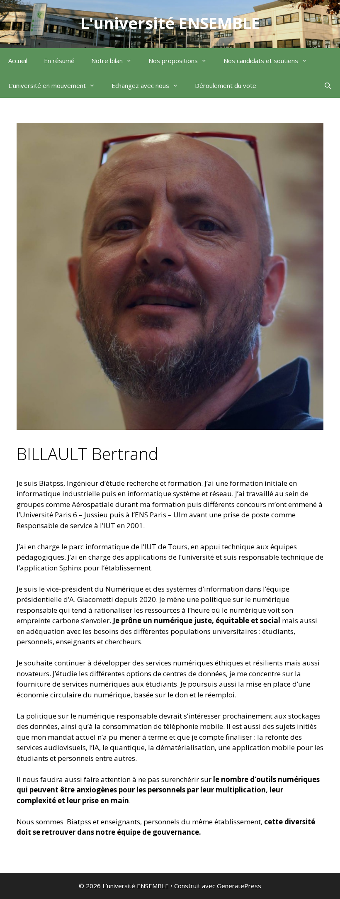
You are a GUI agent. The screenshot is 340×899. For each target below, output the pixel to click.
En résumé (59, 60)
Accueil (17, 60)
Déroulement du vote (225, 85)
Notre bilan (107, 60)
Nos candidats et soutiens (260, 60)
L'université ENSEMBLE (170, 23)
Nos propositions (173, 60)
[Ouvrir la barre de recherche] (328, 85)
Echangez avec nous (140, 85)
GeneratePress (239, 886)
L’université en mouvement (47, 85)
